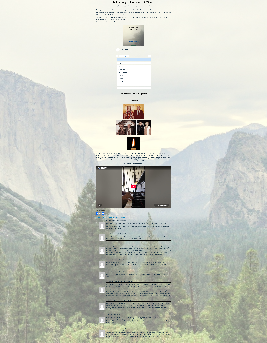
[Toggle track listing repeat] (128, 56)
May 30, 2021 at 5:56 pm (121, 314)
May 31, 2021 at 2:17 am (116, 271)
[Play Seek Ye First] (118, 50)
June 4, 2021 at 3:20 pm (119, 220)
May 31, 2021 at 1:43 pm (123, 244)
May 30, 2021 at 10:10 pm (123, 300)
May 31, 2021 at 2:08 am (125, 281)
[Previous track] (117, 56)
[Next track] (120, 56)
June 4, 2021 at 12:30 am (121, 234)
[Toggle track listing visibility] (149, 56)
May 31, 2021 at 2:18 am (116, 259)
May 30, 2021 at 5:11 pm (120, 328)
